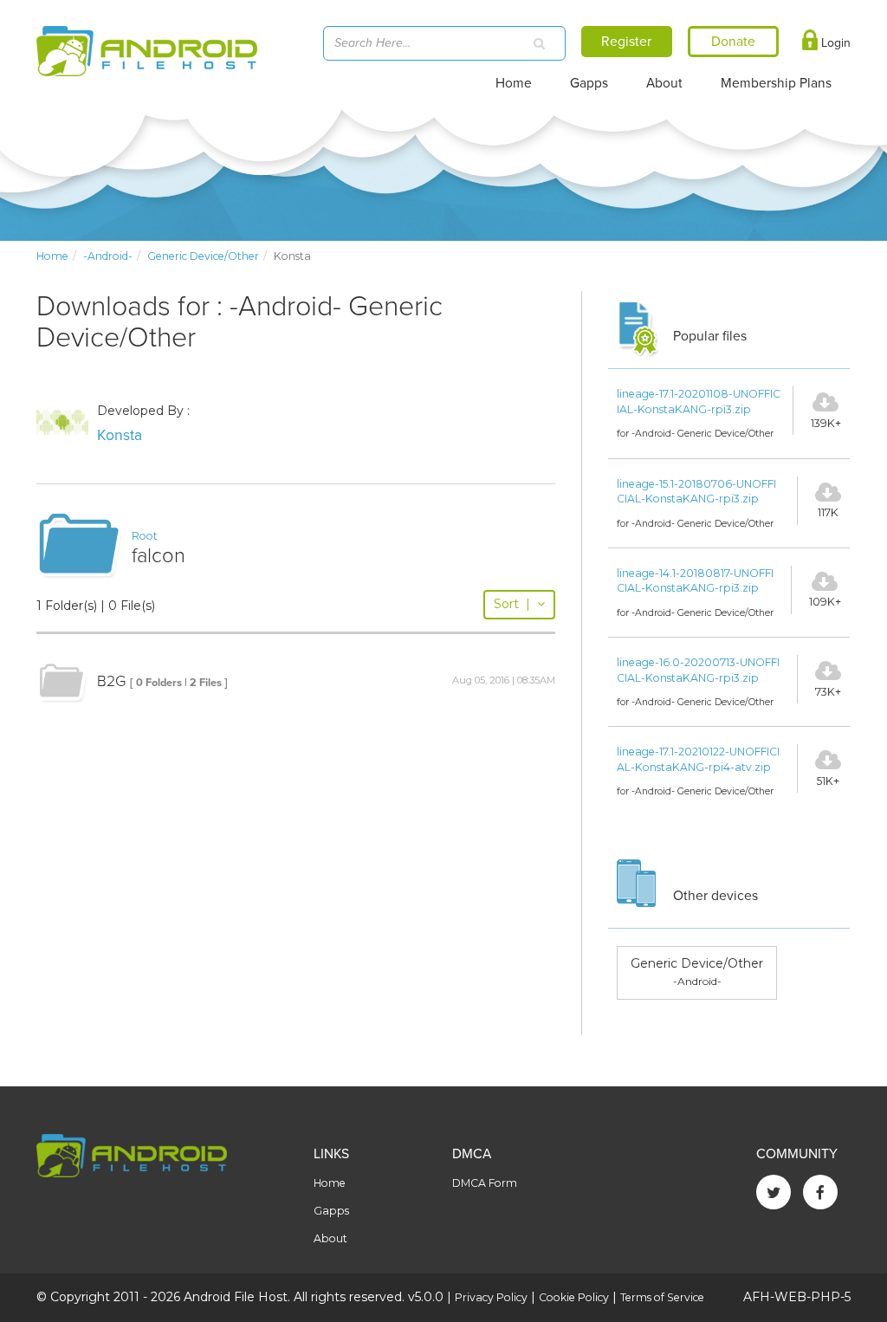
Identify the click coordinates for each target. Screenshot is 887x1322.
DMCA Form (484, 1182)
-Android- (108, 255)
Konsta (119, 435)
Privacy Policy (491, 1297)
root (145, 535)
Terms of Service (662, 1297)
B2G (111, 681)
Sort (512, 604)
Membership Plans (776, 83)
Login (834, 43)
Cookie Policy (574, 1297)
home (52, 255)
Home (513, 83)
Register (626, 41)
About (664, 83)
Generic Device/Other (203, 255)
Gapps (589, 83)
